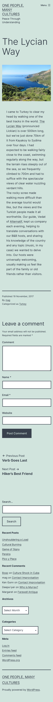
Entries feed (9, 650)
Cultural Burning (11, 544)
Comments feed (11, 655)
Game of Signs (11, 549)
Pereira (6, 554)
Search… (7, 501)
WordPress (33, 689)
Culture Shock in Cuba (26, 572)
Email (6, 395)
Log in (5, 645)
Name (6, 377)
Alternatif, (16, 221)
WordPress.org (11, 660)
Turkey (22, 303)
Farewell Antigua (28, 591)
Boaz (5, 572)
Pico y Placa (9, 558)
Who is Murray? (29, 587)
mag (8, 300)
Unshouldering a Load (15, 539)
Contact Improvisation (25, 577)
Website (7, 412)
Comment (8, 342)
